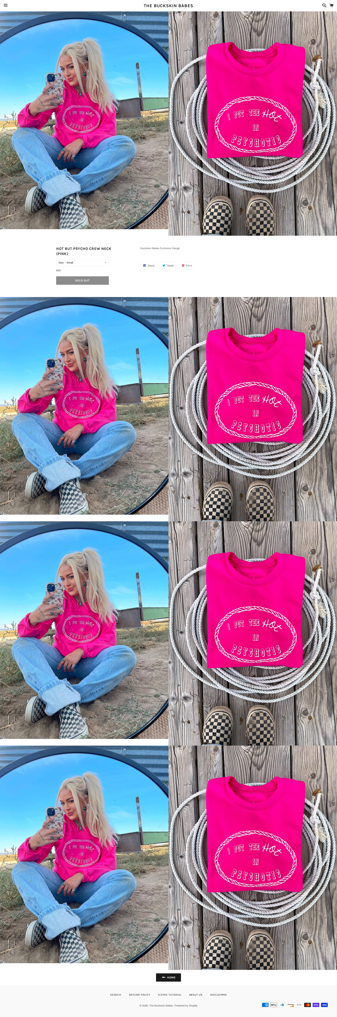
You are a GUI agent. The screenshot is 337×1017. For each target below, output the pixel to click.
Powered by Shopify (185, 1005)
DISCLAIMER (218, 994)
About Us (196, 994)
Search (115, 994)
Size (61, 262)
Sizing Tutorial (169, 994)
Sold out (82, 280)
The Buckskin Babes (168, 5)
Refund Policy (139, 994)
